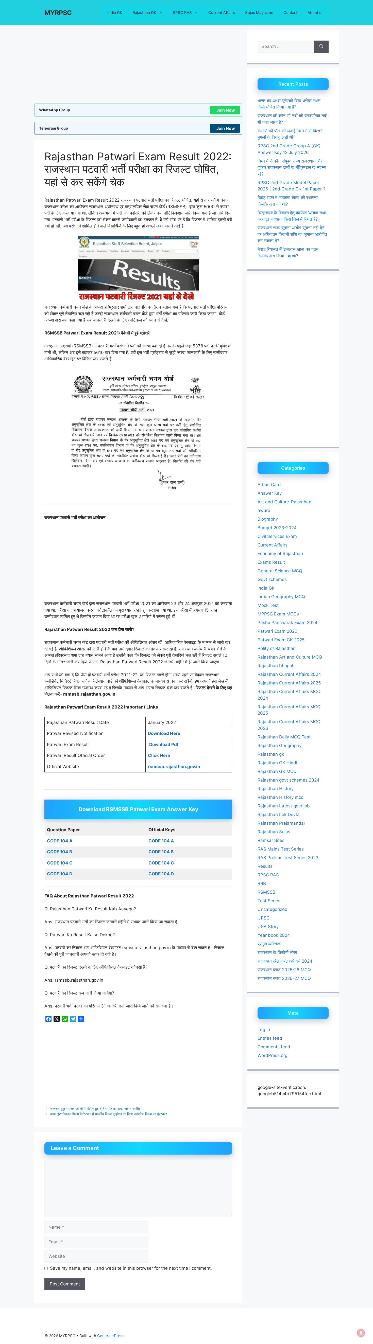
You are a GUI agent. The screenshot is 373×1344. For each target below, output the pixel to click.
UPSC (263, 918)
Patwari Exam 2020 (277, 631)
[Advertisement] (138, 65)
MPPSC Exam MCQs (278, 613)
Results (265, 866)
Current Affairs (221, 12)
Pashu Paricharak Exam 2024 (287, 622)
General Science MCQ (280, 570)
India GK (114, 12)
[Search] (321, 47)
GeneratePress (110, 1335)
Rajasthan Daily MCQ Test (284, 736)
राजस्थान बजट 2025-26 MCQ (284, 969)
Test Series (269, 900)
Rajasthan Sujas (274, 831)
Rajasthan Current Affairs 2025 (289, 682)
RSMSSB (266, 892)
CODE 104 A (161, 840)
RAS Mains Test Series (281, 849)
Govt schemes (272, 579)
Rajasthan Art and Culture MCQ (290, 657)
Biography (268, 519)
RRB (262, 883)
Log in (264, 1029)
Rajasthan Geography (279, 745)
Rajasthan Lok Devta (279, 814)
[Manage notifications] (361, 1333)
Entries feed (270, 1038)
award (264, 510)
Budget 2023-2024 (277, 527)
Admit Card (269, 484)
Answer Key (270, 493)
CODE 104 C (60, 862)
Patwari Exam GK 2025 (281, 639)
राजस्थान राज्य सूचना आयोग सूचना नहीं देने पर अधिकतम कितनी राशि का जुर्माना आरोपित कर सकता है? (292, 234)
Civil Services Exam (277, 536)
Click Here (159, 755)
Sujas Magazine (259, 12)
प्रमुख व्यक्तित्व (269, 943)
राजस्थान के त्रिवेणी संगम (277, 952)
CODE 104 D (59, 873)
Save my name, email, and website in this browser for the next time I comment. (131, 1268)
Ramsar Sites (271, 840)
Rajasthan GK (144, 12)
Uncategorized (272, 909)
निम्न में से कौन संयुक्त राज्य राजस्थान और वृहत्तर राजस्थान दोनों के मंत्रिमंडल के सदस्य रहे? (292, 167)
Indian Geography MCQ (281, 596)
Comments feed (274, 1046)
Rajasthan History (276, 788)
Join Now (225, 110)
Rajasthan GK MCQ (277, 771)
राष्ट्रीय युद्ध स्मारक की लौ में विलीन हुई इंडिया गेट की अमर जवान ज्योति (95, 1108)
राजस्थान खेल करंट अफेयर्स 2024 (285, 961)
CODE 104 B (59, 851)
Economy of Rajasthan (280, 553)
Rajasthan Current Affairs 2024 (289, 674)
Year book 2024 (274, 935)
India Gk (266, 588)
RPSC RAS (182, 12)
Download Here (164, 733)
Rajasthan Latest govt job (284, 805)
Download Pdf (164, 744)
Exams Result (271, 562)
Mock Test (268, 605)
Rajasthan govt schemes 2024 (288, 780)
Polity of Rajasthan (277, 648)
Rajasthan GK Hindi (277, 762)
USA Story (268, 926)
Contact (290, 12)
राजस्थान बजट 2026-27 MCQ (284, 978)
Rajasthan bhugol (275, 665)
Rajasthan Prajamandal (281, 823)
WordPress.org (272, 1055)
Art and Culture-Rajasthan (284, 501)
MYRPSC (58, 12)
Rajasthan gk (271, 754)
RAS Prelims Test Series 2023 (288, 857)
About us (316, 12)
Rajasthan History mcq (280, 797)
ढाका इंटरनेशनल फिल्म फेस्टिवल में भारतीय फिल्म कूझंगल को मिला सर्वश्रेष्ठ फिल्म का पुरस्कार (108, 1114)
